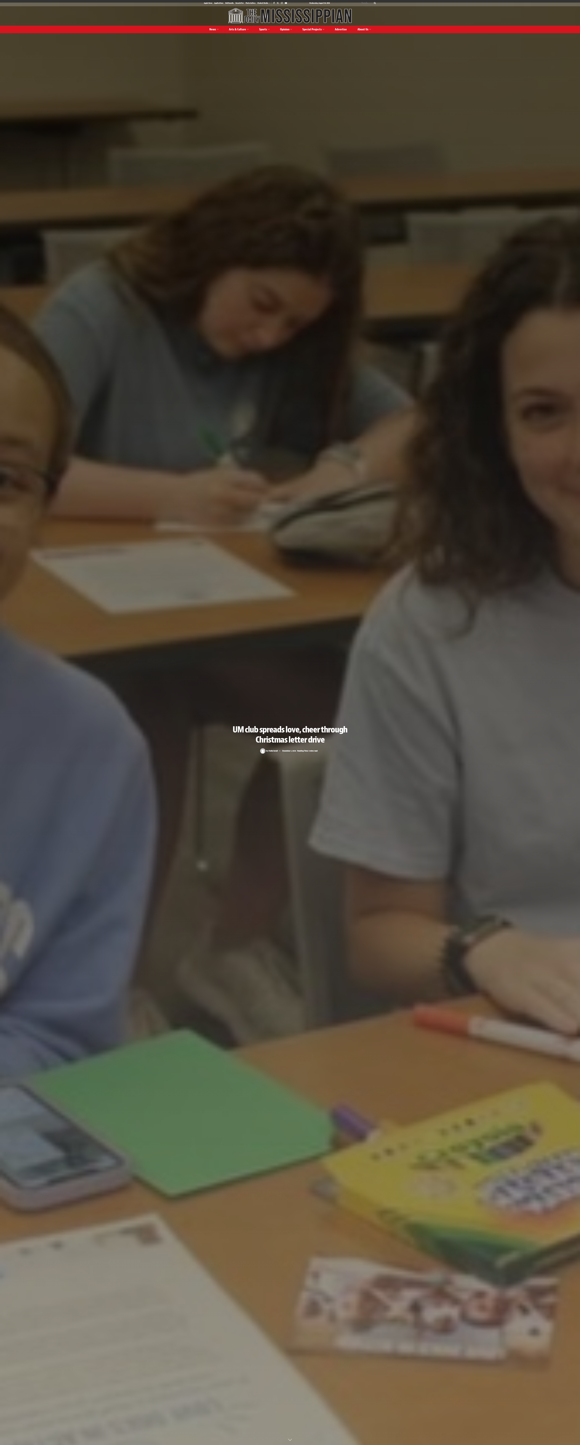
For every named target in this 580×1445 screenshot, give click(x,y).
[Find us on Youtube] (286, 3)
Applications (218, 3)
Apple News (208, 3)
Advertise (341, 29)
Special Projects (312, 29)
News (212, 29)
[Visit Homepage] (290, 16)
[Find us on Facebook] (274, 3)
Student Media (262, 3)
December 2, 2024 (289, 751)
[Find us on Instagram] (282, 3)
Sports (263, 29)
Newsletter (239, 3)
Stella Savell (273, 751)
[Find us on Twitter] (278, 3)
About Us (363, 29)
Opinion (284, 29)
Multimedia (229, 3)
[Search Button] (374, 3)
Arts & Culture (237, 29)
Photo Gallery (251, 3)
